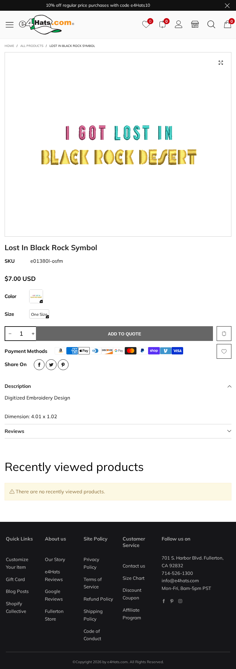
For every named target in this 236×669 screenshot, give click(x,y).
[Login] (179, 24)
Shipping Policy (93, 615)
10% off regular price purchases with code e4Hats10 (92, 5)
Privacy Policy (91, 563)
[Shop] (195, 24)
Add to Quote (124, 333)
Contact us (134, 566)
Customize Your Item (17, 563)
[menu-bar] (12, 24)
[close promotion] (227, 5)
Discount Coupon (132, 594)
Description (18, 386)
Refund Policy (98, 599)
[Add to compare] (224, 333)
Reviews (14, 431)
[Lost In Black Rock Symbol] (118, 144)
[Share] (39, 364)
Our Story (55, 559)
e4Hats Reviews (54, 575)
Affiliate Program (132, 614)
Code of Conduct (92, 635)
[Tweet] (51, 364)
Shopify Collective (16, 607)
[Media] (220, 63)
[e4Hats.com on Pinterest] (171, 601)
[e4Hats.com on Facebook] (163, 601)
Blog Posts (17, 591)
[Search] (211, 24)
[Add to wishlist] (224, 351)
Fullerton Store (54, 615)
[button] (9, 333)
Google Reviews (54, 595)
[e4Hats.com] (78, 25)
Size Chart (133, 578)
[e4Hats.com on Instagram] (180, 601)
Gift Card (15, 579)
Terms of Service (93, 583)
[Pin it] (63, 364)
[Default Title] (36, 296)
